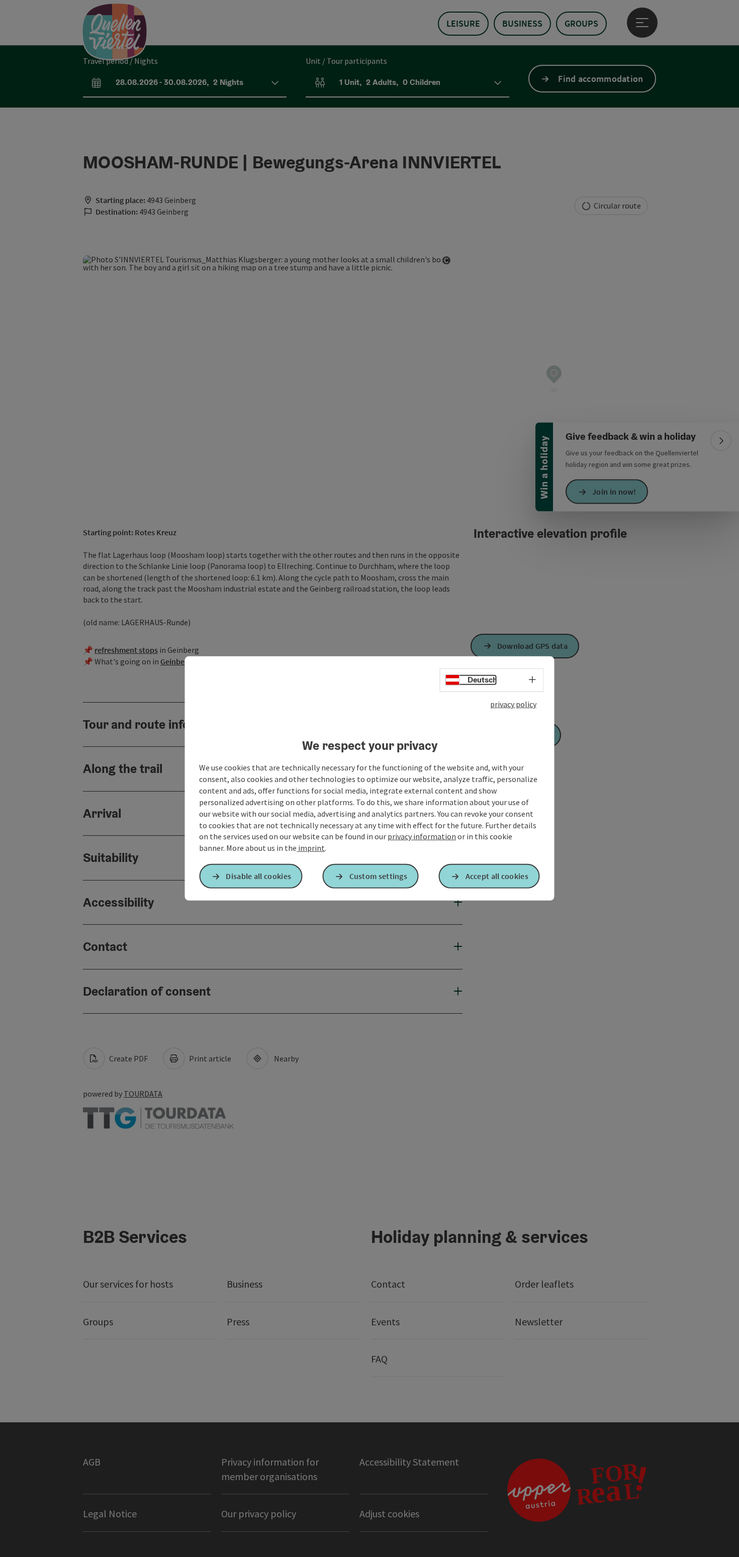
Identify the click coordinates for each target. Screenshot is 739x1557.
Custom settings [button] (378, 876)
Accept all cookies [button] (497, 876)
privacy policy (513, 704)
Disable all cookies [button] (258, 876)
